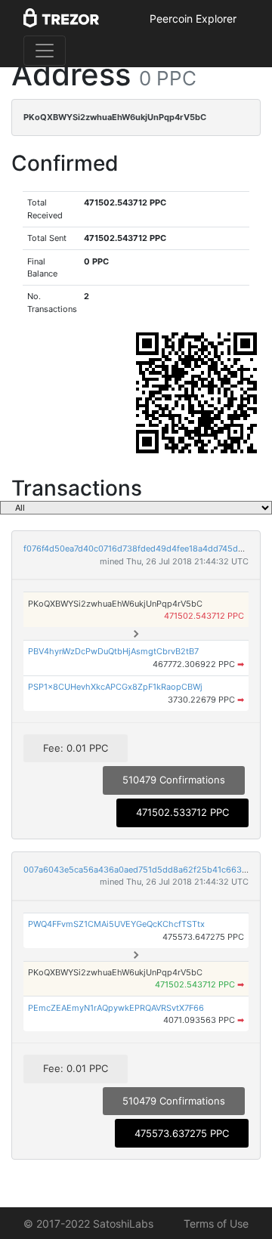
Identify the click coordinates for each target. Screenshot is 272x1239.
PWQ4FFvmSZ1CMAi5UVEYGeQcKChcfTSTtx (116, 924)
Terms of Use (216, 1223)
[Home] (61, 19)
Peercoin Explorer (193, 18)
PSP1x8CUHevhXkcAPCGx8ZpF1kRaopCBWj (115, 686)
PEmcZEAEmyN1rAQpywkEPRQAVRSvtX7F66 (116, 1008)
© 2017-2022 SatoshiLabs (88, 1223)
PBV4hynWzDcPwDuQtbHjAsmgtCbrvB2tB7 (113, 651)
